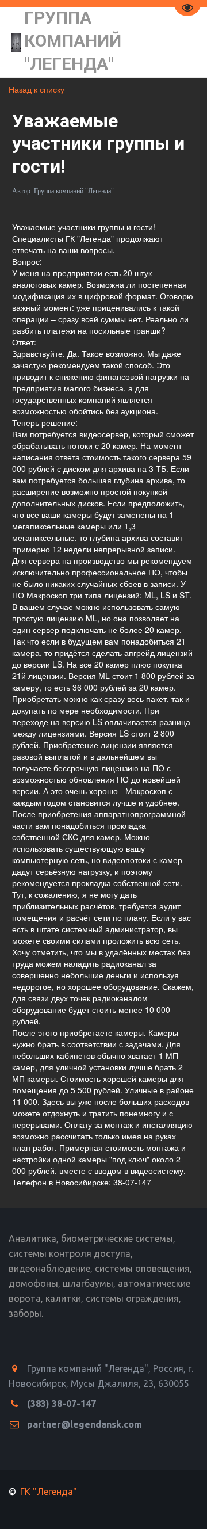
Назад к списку (36, 89)
